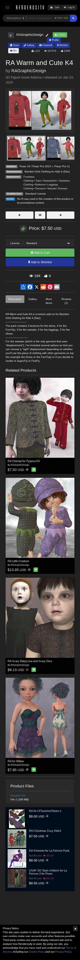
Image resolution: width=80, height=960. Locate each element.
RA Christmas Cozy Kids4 (45, 830)
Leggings (52, 184)
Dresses (40, 188)
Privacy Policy (63, 951)
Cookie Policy (37, 951)
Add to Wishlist (41, 262)
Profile (55, 40)
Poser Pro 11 (62, 166)
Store (15, 45)
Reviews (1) (66, 301)
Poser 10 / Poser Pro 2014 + (36, 166)
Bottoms (40, 184)
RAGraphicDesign (28, 70)
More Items (49, 301)
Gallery (30, 45)
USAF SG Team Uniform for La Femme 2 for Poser (48, 872)
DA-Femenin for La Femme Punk (49, 850)
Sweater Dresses (57, 188)
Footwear (29, 176)
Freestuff (47, 45)
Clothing (28, 180)
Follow (61, 34)
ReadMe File (17, 795)
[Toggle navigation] (7, 7)
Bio (14, 50)
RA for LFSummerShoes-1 (45, 810)
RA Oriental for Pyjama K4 (24, 461)
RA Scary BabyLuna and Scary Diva (30, 661)
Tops (38, 180)
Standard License (35, 193)
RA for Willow (16, 761)
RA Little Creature (18, 561)
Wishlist (63, 45)
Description (15, 299)
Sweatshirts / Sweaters (56, 180)
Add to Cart (41, 252)
